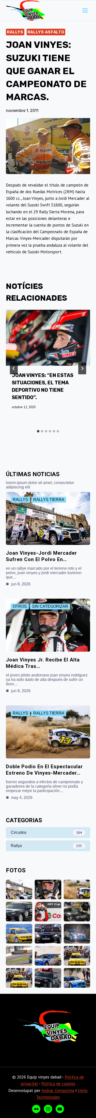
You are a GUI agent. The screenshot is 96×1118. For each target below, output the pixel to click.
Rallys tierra (48, 500)
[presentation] (48, 338)
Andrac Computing (57, 1090)
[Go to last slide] (14, 368)
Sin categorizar (50, 606)
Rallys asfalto (46, 32)
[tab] (38, 431)
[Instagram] (48, 1109)
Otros (20, 606)
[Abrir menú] (85, 10)
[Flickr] (36, 1109)
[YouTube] (60, 1109)
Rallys (15, 32)
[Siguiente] (82, 368)
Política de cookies (58, 1083)
